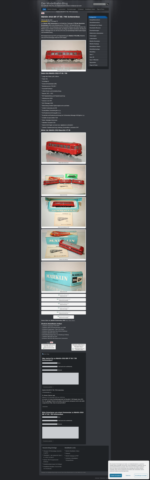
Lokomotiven (62, 9)
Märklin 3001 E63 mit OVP (50, 336)
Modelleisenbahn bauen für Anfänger (52, 464)
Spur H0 (92, 57)
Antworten (45, 406)
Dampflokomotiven (95, 20)
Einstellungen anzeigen (141, 475)
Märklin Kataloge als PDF (72, 456)
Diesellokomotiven (95, 22)
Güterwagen (93, 35)
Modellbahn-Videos (90, 9)
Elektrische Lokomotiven (96, 33)
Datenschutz (102, 477)
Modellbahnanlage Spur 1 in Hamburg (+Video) (56, 334)
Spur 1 (91, 54)
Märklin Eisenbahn (95, 41)
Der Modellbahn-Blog (54, 3)
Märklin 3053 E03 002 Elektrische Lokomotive (55, 338)
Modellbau (92, 51)
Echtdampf (80, 9)
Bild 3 (73, 320)
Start (44, 9)
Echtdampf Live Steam (96, 25)
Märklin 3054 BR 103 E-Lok (50, 333)
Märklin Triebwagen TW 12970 (51, 325)
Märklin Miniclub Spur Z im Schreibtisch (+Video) (78, 347)
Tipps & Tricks (100, 9)
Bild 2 (70, 320)
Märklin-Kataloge (94, 43)
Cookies (107, 477)
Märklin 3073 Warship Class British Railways (55, 331)
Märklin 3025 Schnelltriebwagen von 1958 (54, 327)
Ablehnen (128, 475)
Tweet (48, 342)
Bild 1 (67, 320)
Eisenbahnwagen (71, 9)
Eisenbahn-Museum (95, 28)
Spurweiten (93, 62)
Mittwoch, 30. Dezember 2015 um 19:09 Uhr (53, 397)
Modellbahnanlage (95, 49)
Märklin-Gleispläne (52, 9)
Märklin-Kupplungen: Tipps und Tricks (53, 329)
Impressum (97, 477)
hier (60, 110)
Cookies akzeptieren (116, 475)
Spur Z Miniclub (94, 59)
